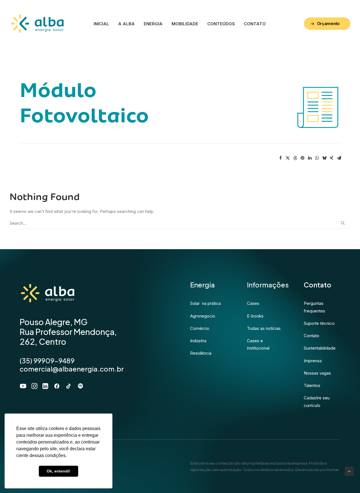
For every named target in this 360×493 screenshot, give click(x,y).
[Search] (180, 223)
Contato (255, 23)
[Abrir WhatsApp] (346, 478)
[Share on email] (339, 158)
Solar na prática (205, 303)
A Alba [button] (126, 23)
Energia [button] (153, 23)
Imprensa (313, 360)
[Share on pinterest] (302, 158)
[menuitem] (101, 23)
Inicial (101, 23)
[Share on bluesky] (324, 158)
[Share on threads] (295, 158)
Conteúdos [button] (221, 23)
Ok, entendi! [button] (58, 471)
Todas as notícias (264, 328)
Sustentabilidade (320, 348)
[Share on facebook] (280, 158)
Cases (253, 303)
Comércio (199, 328)
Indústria (198, 340)
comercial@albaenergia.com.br (72, 368)
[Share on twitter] (287, 158)
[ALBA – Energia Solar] (37, 23)
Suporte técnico (319, 323)
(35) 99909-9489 (47, 360)
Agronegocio (202, 315)
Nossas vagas (317, 373)
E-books (255, 315)
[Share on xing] (331, 158)
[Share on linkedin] (309, 158)
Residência (201, 353)
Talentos (312, 385)
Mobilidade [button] (185, 23)
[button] (342, 223)
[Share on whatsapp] (317, 158)
